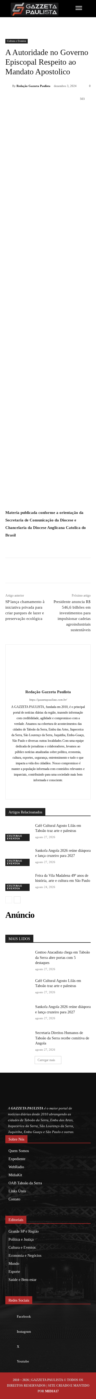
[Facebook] (27, 112)
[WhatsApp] (52, 112)
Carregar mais (46, 1060)
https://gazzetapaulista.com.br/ (48, 699)
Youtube (23, 1361)
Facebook (24, 1316)
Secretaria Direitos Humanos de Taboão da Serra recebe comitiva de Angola (62, 1038)
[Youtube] (10, 1361)
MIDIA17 (52, 1391)
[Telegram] (76, 112)
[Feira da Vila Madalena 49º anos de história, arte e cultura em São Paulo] (18, 882)
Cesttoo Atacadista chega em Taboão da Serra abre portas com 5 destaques (62, 957)
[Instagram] (48, 789)
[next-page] (17, 899)
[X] (39, 112)
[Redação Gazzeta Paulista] (8, 86)
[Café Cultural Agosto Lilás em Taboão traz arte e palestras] (18, 832)
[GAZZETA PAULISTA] (34, 9)
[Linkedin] (64, 112)
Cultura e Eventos (16, 40)
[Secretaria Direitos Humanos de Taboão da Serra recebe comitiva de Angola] (18, 1039)
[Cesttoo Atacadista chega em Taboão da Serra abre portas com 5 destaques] (18, 959)
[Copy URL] (88, 112)
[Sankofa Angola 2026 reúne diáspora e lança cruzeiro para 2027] (18, 857)
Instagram (24, 1331)
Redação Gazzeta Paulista (33, 85)
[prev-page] (8, 899)
